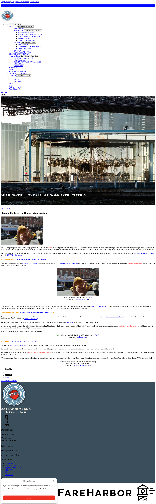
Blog (11, 85)
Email (7, 377)
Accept (29, 498)
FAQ (11, 69)
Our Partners (18, 81)
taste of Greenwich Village (69, 263)
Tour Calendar (18, 66)
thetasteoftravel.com (81, 299)
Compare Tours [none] (14, 56)
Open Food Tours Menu (25, 26)
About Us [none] (12, 75)
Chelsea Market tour (30, 319)
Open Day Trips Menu (28, 42)
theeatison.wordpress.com (81, 365)
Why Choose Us (19, 60)
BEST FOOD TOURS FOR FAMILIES (27, 62)
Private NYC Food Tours (22, 48)
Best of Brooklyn (23, 44)
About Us (8, 469)
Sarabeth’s (69, 322)
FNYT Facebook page (14, 255)
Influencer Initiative (15, 87)
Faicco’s (90, 297)
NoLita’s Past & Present (26, 33)
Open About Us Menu (23, 75)
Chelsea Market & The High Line (29, 36)
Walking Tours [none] (18, 30)
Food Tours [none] (13, 26)
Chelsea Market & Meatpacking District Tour (36, 313)
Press (11, 83)
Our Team (17, 79)
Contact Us (13, 68)
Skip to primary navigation (10, 2)
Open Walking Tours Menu (33, 30)
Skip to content (24, 2)
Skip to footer (34, 2)
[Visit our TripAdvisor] (7, 426)
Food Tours (9, 463)
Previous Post (5, 381)
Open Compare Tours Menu (29, 56)
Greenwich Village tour (18, 345)
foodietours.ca (81, 337)
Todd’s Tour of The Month (23, 52)
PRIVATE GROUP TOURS (19, 54)
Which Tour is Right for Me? (23, 58)
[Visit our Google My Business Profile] (6, 420)
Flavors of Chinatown (25, 38)
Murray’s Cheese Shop (98, 306)
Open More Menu (15, 24)
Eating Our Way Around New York (24, 341)
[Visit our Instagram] (6, 423)
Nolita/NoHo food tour (30, 263)
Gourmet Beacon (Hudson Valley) (29, 46)
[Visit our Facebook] (6, 417)
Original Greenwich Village (27, 40)
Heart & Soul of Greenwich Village (30, 34)
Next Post (13, 381)
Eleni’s (97, 335)
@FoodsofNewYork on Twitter (144, 253)
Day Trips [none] (17, 42)
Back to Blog (5, 208)
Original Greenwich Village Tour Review (31, 259)
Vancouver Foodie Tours (114, 317)
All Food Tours (19, 28)
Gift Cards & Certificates (22, 50)
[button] (54, 481)
